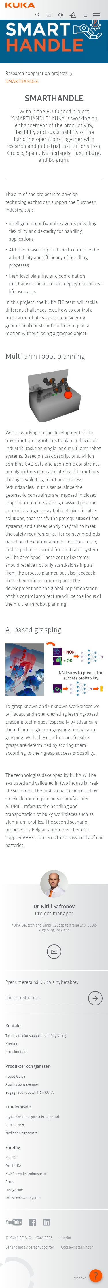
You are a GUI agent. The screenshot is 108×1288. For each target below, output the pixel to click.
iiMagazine (14, 1190)
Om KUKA (13, 1166)
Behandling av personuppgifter (29, 1247)
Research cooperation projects (36, 73)
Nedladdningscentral (22, 1133)
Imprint (65, 1238)
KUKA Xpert (14, 1125)
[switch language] (60, 15)
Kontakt (12, 1044)
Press (9, 1182)
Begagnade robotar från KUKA (29, 1093)
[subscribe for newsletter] (95, 998)
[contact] (49, 15)
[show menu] (97, 15)
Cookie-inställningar (77, 1247)
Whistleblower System (23, 1198)
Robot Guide (15, 1076)
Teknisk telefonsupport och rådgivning (35, 1036)
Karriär (11, 1158)
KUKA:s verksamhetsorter (26, 1174)
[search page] (37, 15)
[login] (73, 15)
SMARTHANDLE (21, 81)
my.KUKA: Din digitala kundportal (32, 1117)
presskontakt (16, 1052)
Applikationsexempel (22, 1084)
